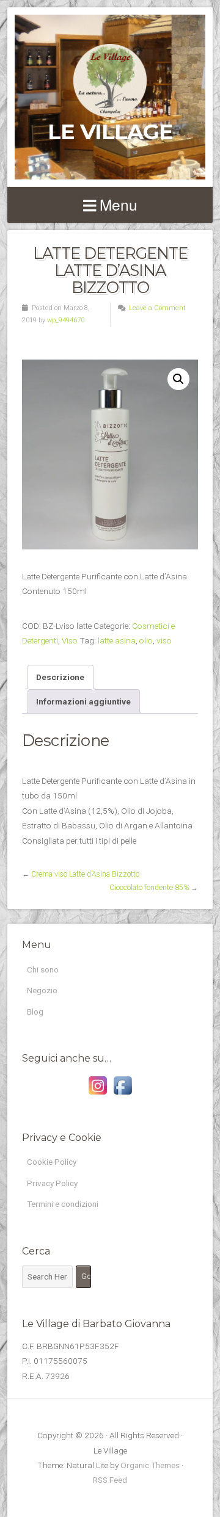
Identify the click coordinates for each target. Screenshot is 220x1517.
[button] (178, 379)
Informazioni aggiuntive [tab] (83, 701)
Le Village (110, 131)
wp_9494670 (65, 320)
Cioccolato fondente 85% (149, 887)
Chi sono (43, 969)
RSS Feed (110, 1480)
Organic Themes (150, 1465)
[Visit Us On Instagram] (97, 1094)
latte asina (117, 640)
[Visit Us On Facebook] (122, 1094)
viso (164, 640)
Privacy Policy (52, 1183)
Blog (35, 1011)
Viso (70, 640)
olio (146, 640)
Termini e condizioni (62, 1204)
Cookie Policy (51, 1162)
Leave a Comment (157, 308)
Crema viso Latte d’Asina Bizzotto (85, 874)
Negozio (42, 990)
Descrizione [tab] (60, 677)
